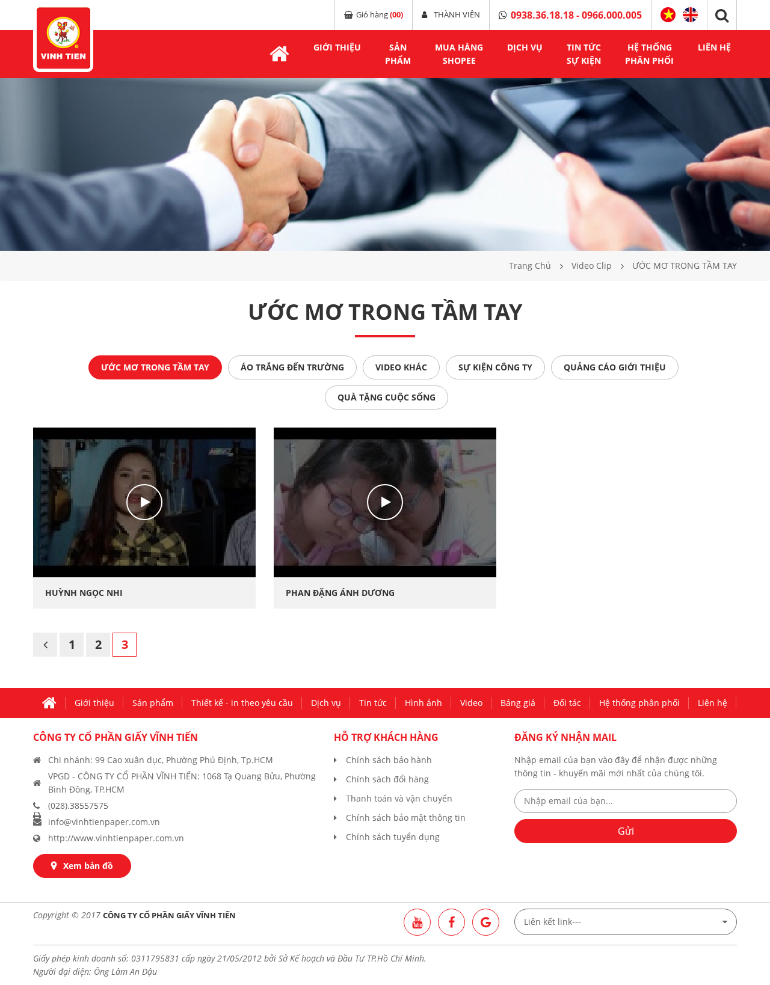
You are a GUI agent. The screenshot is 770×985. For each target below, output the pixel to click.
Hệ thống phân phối (639, 702)
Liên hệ (714, 47)
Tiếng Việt (668, 15)
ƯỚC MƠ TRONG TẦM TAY (155, 367)
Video (471, 702)
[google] (485, 922)
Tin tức (373, 702)
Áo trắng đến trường (292, 367)
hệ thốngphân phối (649, 53)
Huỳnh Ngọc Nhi (84, 592)
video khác (401, 367)
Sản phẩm (152, 702)
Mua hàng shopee (459, 53)
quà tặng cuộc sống (386, 397)
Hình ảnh (423, 702)
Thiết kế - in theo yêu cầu (242, 702)
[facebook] (451, 922)
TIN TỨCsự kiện (584, 53)
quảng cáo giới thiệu (615, 367)
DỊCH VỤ (525, 47)
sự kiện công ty (495, 367)
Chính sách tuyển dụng (393, 836)
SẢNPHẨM (398, 53)
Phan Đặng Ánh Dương (340, 592)
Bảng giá (517, 702)
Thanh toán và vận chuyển (399, 798)
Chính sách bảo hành (389, 760)
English (690, 13)
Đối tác (567, 702)
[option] (385, 164)
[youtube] (417, 922)
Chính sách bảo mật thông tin (406, 817)
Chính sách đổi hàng (387, 779)
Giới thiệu (337, 47)
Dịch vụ (326, 702)
